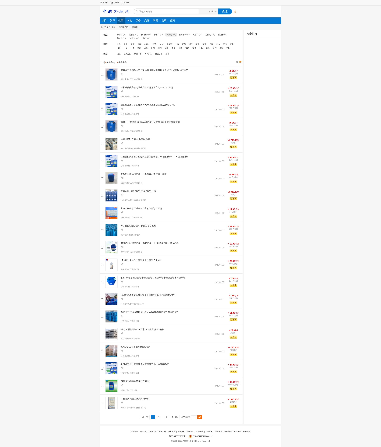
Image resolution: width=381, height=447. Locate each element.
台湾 (214, 48)
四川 (153, 48)
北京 (119, 44)
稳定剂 (131, 35)
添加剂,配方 (123, 27)
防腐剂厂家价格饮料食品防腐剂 (135, 347)
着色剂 (156, 35)
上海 (177, 44)
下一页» (174, 417)
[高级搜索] (234, 11)
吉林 (161, 44)
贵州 (160, 48)
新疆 (208, 48)
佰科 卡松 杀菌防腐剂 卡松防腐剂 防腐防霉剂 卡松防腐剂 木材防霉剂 (153, 277)
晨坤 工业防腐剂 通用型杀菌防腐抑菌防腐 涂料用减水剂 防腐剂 (150, 122)
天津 (125, 44)
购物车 (126, 2)
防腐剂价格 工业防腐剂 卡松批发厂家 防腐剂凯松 (144, 174)
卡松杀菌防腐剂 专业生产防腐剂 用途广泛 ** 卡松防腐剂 (147, 87)
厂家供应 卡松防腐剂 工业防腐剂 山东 (138, 191)
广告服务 (199, 431)
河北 (132, 44)
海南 (139, 48)
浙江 (191, 44)
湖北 (232, 44)
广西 (132, 48)
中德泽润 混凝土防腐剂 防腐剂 (135, 398)
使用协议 (162, 431)
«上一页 (145, 417)
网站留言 (218, 431)
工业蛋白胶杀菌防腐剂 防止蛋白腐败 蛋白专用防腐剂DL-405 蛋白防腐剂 (154, 156)
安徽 (197, 44)
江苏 (184, 44)
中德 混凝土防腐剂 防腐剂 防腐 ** (136, 139)
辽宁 (155, 44)
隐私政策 (171, 431)
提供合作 (158, 54)
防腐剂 (135, 27)
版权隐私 (181, 431)
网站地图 (237, 431)
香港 (221, 48)
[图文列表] (240, 62)
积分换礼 (209, 431)
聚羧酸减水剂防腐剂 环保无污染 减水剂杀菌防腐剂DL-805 (148, 105)
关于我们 (143, 431)
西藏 (173, 48)
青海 (194, 48)
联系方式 (153, 431)
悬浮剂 (208, 35)
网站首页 (134, 431)
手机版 (105, 2)
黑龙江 (169, 44)
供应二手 (137, 54)
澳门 (228, 48)
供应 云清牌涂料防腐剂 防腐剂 (135, 381)
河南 (225, 44)
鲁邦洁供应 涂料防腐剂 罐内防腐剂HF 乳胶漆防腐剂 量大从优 (149, 243)
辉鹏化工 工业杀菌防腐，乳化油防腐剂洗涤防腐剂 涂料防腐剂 (149, 312)
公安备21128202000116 (203, 436)
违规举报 (246, 431)
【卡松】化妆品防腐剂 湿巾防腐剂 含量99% (141, 260)
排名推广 (190, 431)
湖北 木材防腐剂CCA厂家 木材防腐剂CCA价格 (142, 329)
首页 (106, 27)
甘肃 (187, 48)
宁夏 (201, 48)
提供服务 (127, 54)
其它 (144, 38)
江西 (211, 44)
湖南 (119, 48)
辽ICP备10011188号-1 (177, 436)
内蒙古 (147, 44)
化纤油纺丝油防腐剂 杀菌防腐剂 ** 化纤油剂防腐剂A (145, 364)
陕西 (180, 48)
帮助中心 (228, 431)
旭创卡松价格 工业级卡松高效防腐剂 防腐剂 (141, 208)
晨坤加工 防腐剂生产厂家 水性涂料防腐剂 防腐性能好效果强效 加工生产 (154, 70)
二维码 (116, 2)
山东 (218, 44)
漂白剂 (144, 35)
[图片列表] (237, 62)
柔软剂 (195, 35)
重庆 (146, 48)
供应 (113, 27)
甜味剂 (182, 35)
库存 (167, 54)
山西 (139, 44)
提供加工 (148, 54)
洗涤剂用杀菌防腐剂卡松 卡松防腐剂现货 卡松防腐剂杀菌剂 (148, 295)
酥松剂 (119, 35)
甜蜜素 (221, 35)
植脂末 (132, 38)
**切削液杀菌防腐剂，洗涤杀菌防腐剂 (138, 226)
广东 (125, 48)
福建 (204, 44)
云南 (166, 48)
